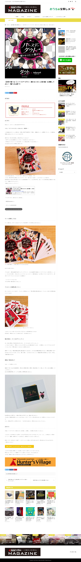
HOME (17, 16)
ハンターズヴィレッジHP (60, 16)
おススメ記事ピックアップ (48, 16)
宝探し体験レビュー (14, 473)
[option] (8, 540)
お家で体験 (11, 20)
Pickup (22, 16)
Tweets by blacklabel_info (63, 147)
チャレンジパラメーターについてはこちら (14, 209)
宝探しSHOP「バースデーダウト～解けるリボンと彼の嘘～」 (19, 446)
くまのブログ (37, 16)
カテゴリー (29, 16)
